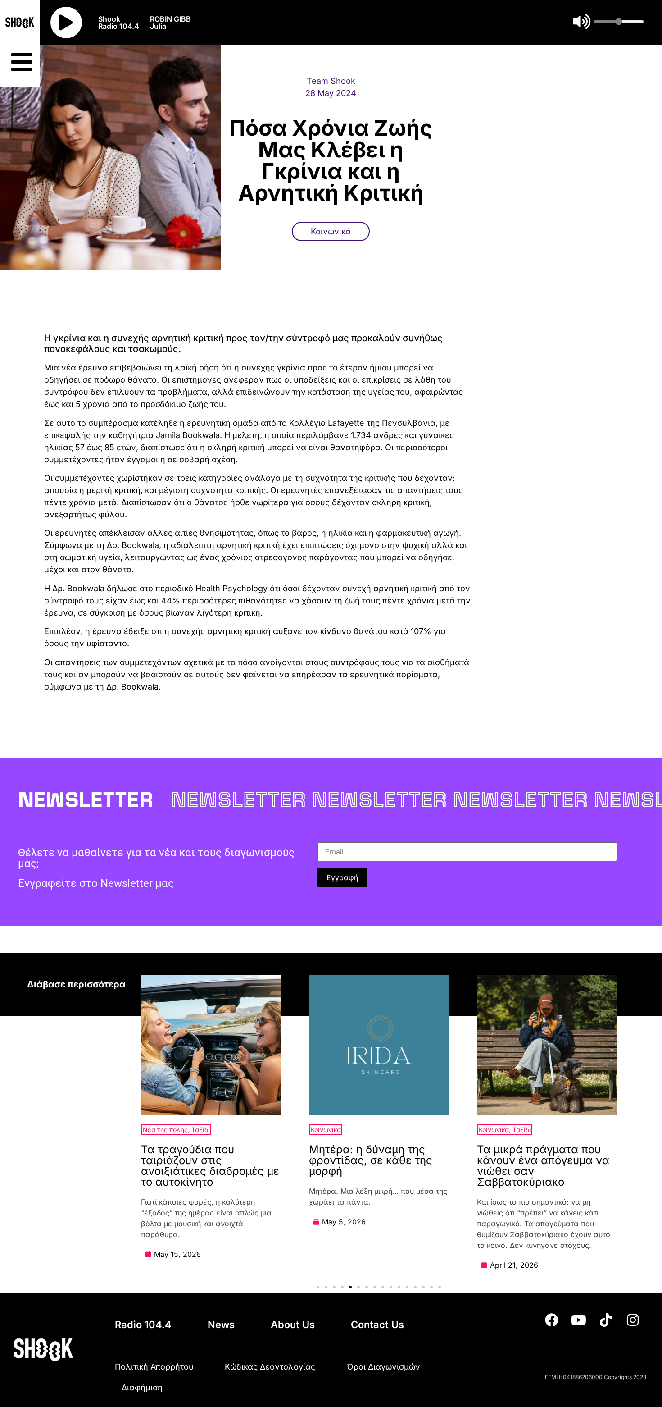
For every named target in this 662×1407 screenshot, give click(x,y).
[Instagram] (632, 1320)
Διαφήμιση (142, 1387)
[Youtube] (578, 1320)
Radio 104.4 (143, 1324)
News (221, 1324)
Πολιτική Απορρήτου (154, 1366)
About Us (293, 1324)
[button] (318, 1287)
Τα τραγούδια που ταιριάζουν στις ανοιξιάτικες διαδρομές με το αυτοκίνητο (210, 1165)
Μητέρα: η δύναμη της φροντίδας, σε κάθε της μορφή (370, 1160)
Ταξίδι (200, 1129)
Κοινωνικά (331, 231)
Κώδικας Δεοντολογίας (270, 1366)
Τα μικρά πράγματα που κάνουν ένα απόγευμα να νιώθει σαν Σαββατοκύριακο (543, 1165)
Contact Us (377, 1324)
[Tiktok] (605, 1320)
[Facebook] (551, 1320)
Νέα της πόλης (165, 1129)
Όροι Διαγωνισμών (383, 1366)
